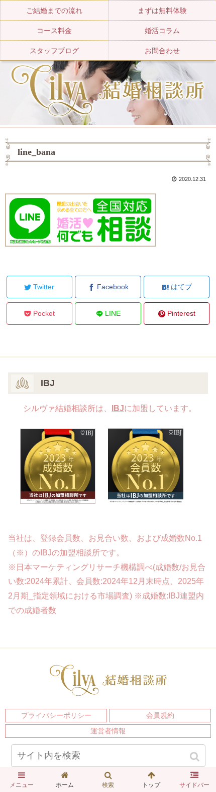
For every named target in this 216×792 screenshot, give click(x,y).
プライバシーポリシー (56, 715)
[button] (195, 756)
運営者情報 (108, 731)
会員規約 (160, 715)
